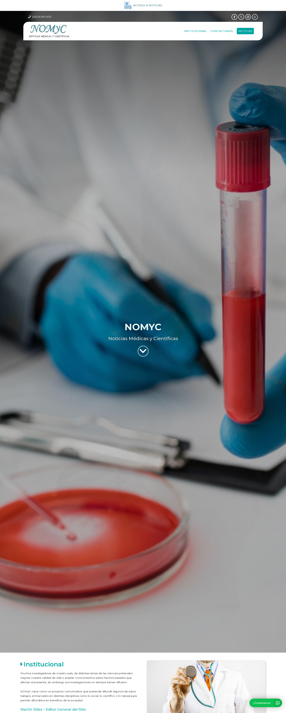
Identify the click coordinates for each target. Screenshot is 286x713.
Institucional (195, 31)
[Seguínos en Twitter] (241, 17)
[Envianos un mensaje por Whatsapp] (255, 17)
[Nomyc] (49, 31)
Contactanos (222, 31)
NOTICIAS (245, 31)
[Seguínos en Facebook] (234, 17)
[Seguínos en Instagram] (248, 17)
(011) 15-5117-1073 (41, 16)
